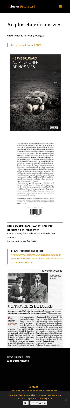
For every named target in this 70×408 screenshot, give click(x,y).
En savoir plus (39, 403)
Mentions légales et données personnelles (33, 390)
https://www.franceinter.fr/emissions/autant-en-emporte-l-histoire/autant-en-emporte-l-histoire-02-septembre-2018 (37, 258)
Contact (33, 386)
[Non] (66, 399)
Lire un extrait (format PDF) (26, 45)
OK (25, 403)
